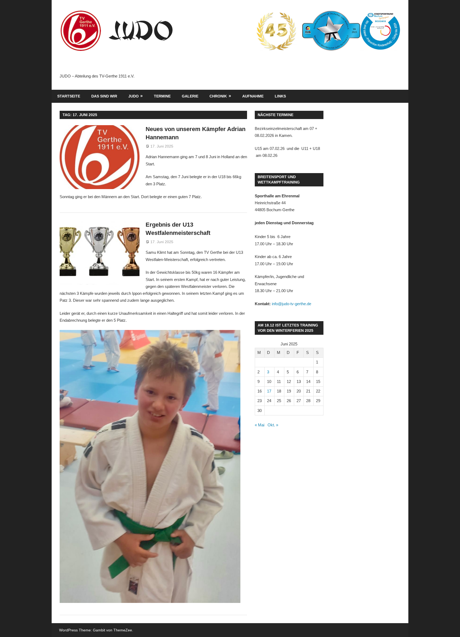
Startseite (68, 96)
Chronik (218, 96)
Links (280, 96)
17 (269, 391)
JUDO (133, 96)
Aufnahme (253, 96)
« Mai (259, 425)
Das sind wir (104, 96)
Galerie (190, 96)
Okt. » (273, 425)
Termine (162, 96)
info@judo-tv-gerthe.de (291, 303)
